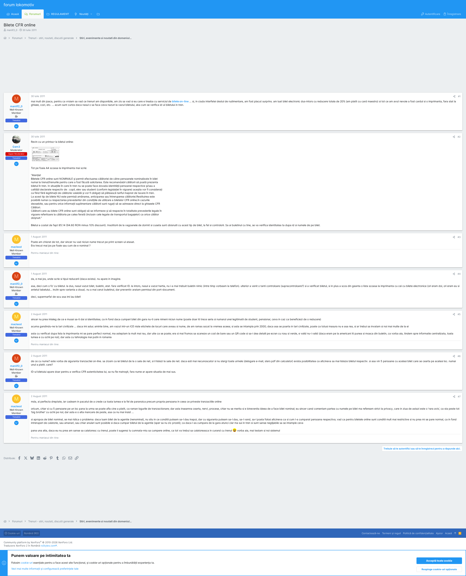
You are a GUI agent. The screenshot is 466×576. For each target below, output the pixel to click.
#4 (459, 273)
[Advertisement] (113, 67)
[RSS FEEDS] (99, 14)
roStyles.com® (49, 545)
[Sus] (455, 533)
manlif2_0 (12, 30)
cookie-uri (27, 562)
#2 (459, 136)
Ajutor (439, 533)
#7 (459, 396)
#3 (459, 237)
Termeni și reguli (391, 533)
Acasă (448, 533)
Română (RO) (31, 533)
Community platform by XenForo (38, 542)
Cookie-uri (13, 533)
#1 (459, 96)
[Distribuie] (454, 96)
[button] (91, 14)
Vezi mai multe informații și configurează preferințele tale (44, 568)
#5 (459, 314)
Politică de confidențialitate (418, 533)
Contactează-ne (371, 533)
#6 (459, 356)
